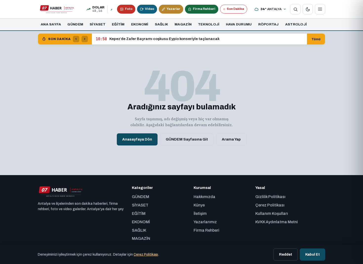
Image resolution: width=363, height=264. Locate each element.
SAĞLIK (161, 24)
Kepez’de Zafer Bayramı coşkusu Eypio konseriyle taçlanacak (158, 39)
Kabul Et (312, 254)
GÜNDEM (75, 24)
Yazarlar (173, 9)
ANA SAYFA (51, 24)
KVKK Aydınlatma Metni (276, 222)
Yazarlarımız (205, 222)
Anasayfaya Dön (137, 139)
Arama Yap (231, 139)
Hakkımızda (204, 197)
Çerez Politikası (269, 205)
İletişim (200, 213)
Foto (128, 9)
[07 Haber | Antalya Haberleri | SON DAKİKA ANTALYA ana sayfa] (56, 9)
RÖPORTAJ (268, 24)
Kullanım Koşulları (271, 213)
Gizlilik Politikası (270, 197)
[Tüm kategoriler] (320, 9)
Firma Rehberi (204, 9)
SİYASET (97, 24)
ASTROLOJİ (296, 24)
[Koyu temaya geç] (307, 9)
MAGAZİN (183, 24)
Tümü (316, 39)
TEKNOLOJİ (208, 24)
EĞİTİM (118, 24)
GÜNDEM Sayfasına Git (187, 139)
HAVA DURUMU (239, 24)
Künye (199, 205)
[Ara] (295, 9)
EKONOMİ (139, 24)
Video (149, 9)
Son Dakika (235, 9)
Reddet (285, 254)
